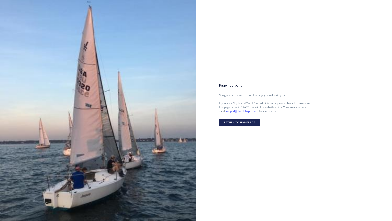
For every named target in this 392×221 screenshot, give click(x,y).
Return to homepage (239, 122)
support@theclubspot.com (242, 111)
